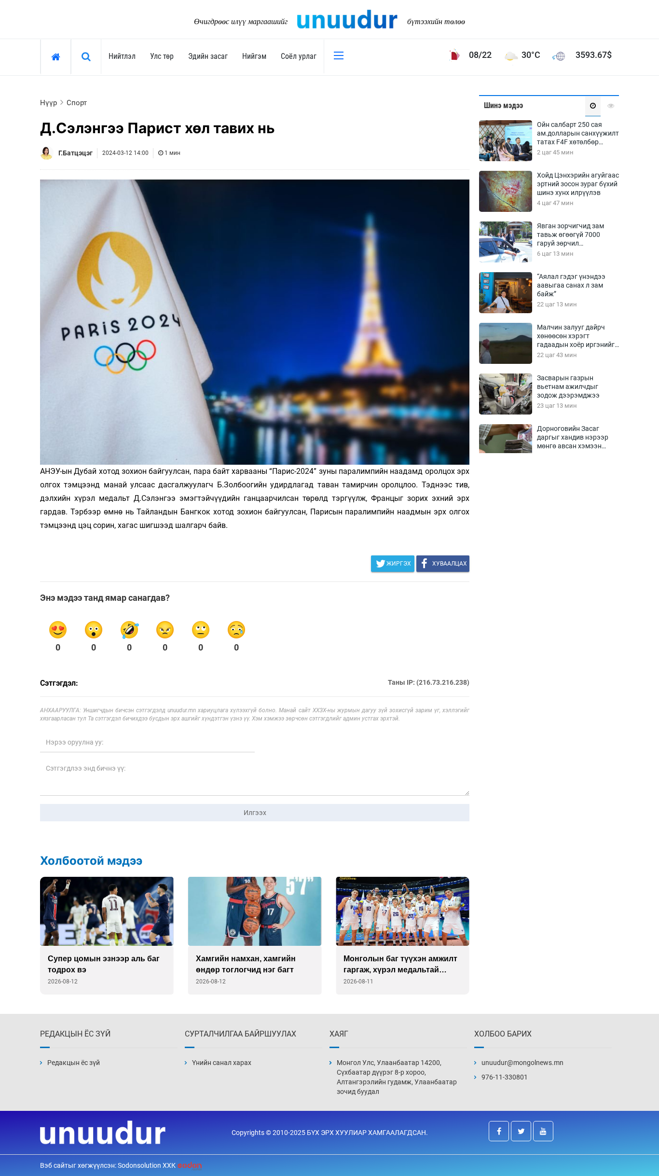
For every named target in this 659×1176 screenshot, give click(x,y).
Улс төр (162, 56)
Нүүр (48, 102)
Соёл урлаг (298, 56)
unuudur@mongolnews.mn (522, 1062)
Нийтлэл (122, 56)
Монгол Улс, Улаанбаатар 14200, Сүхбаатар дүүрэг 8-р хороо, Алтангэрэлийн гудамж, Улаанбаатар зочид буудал (397, 1077)
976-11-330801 (504, 1077)
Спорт (77, 102)
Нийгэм (254, 56)
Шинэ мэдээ (503, 105)
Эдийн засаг (208, 56)
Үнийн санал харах (221, 1062)
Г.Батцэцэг (75, 153)
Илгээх (255, 812)
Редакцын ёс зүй (73, 1062)
